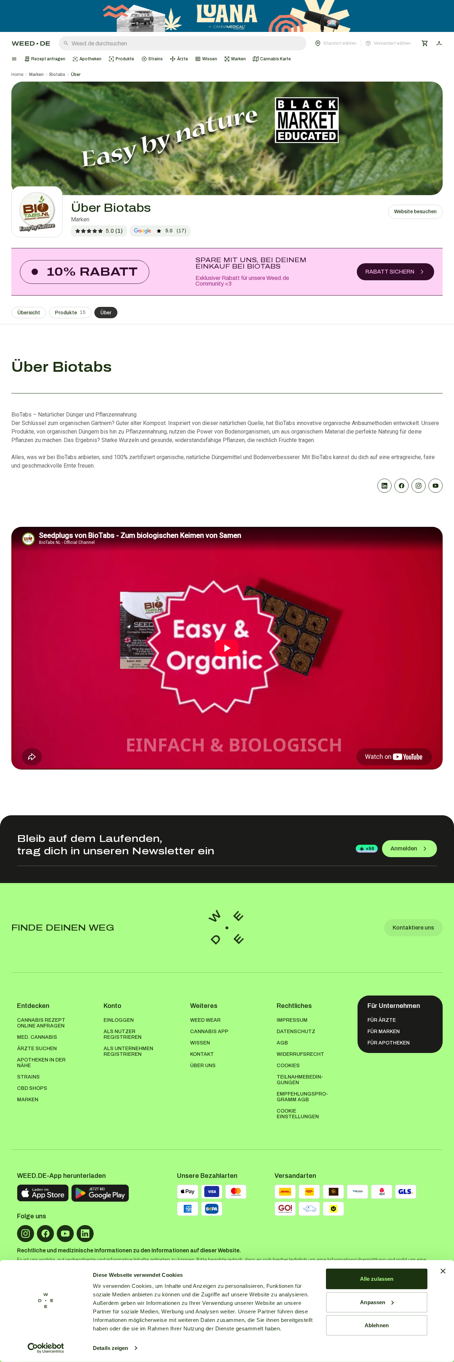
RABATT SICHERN (389, 272)
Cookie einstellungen (298, 1113)
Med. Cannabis (37, 1037)
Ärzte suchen (37, 1048)
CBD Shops (32, 1088)
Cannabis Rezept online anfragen (41, 1023)
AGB (282, 1043)
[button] (363, 43)
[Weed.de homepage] (30, 43)
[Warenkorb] (425, 43)
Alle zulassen (376, 1279)
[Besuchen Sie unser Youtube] (65, 1233)
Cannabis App (209, 1031)
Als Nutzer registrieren (123, 1034)
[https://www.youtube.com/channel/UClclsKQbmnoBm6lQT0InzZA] (435, 486)
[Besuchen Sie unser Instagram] (25, 1233)
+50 (370, 848)
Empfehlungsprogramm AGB (302, 1096)
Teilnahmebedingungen (300, 1079)
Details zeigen (110, 1348)
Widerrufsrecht (300, 1054)
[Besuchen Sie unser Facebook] (45, 1233)
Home (17, 74)
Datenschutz (296, 1031)
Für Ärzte (381, 1020)
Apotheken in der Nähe (41, 1062)
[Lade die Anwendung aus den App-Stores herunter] (42, 1193)
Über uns (203, 1065)
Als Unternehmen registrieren (128, 1051)
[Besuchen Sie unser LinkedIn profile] (85, 1233)
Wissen (200, 1043)
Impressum (292, 1020)
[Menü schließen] (14, 59)
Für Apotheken (388, 1043)
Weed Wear (205, 1020)
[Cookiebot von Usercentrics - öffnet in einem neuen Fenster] (46, 1348)
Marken (36, 74)
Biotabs (57, 74)
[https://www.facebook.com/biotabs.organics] (401, 486)
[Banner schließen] (443, 1271)
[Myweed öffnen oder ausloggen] (439, 43)
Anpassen (372, 1302)
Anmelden (404, 848)
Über (76, 74)
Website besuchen (415, 211)
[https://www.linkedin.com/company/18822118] (384, 486)
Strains (28, 1077)
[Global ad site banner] (227, 16)
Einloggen (119, 1020)
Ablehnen (377, 1325)
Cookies (288, 1065)
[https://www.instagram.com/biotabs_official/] (418, 486)
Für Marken (383, 1031)
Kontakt (202, 1054)
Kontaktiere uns (413, 928)
